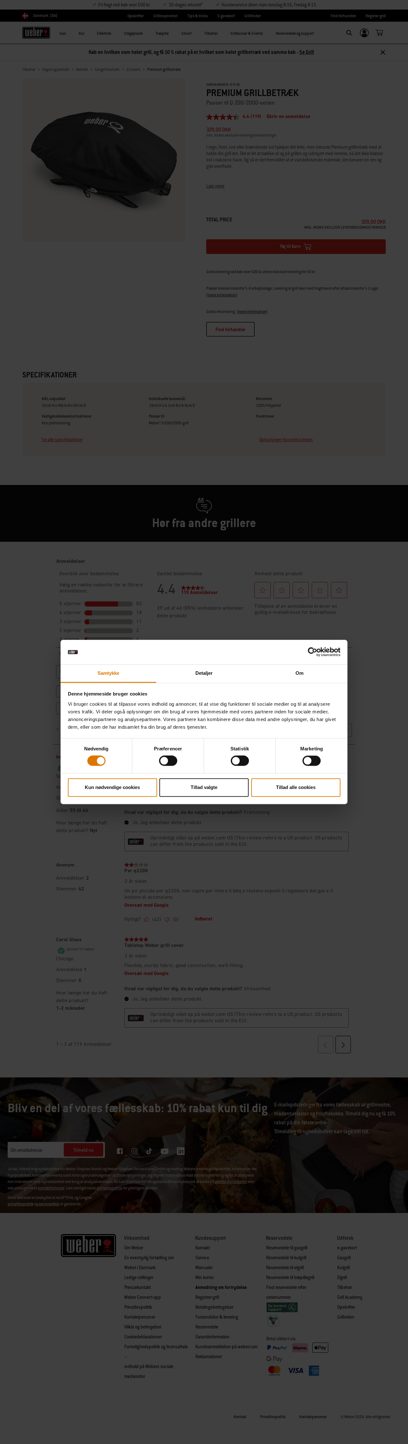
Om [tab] (299, 673)
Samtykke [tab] (109, 673)
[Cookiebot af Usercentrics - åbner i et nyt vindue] (312, 652)
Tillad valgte (204, 787)
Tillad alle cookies (296, 787)
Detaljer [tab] (204, 673)
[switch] (168, 761)
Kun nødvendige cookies (112, 787)
